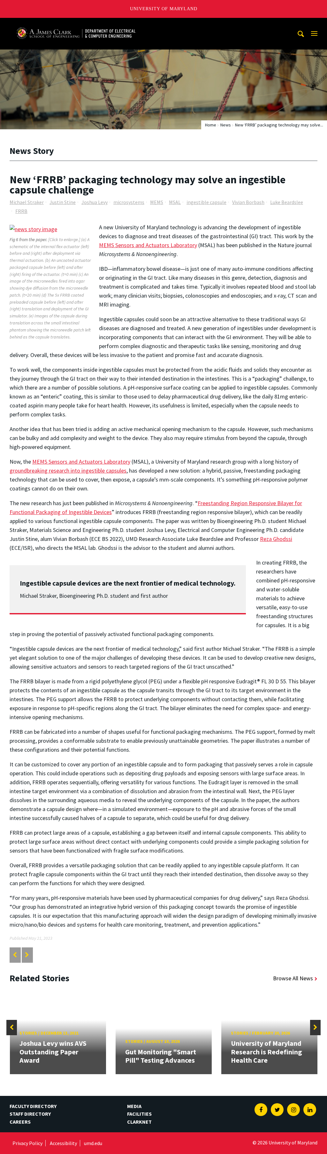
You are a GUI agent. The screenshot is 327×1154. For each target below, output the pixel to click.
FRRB (21, 211)
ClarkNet (139, 1122)
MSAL (175, 202)
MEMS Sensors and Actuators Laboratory (148, 245)
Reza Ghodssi (276, 539)
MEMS (156, 202)
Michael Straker (27, 202)
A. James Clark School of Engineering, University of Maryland (75, 23)
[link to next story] (27, 955)
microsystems (128, 202)
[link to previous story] (15, 955)
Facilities (139, 1114)
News (225, 125)
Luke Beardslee (286, 202)
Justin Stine (62, 202)
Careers (20, 1122)
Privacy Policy (27, 1143)
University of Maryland (163, 8)
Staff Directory (30, 1114)
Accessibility (63, 1143)
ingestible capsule (206, 202)
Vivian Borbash (248, 202)
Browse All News (293, 978)
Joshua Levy (94, 202)
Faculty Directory (33, 1106)
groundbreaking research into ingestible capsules (68, 470)
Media (134, 1106)
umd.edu (93, 1143)
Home (210, 125)
